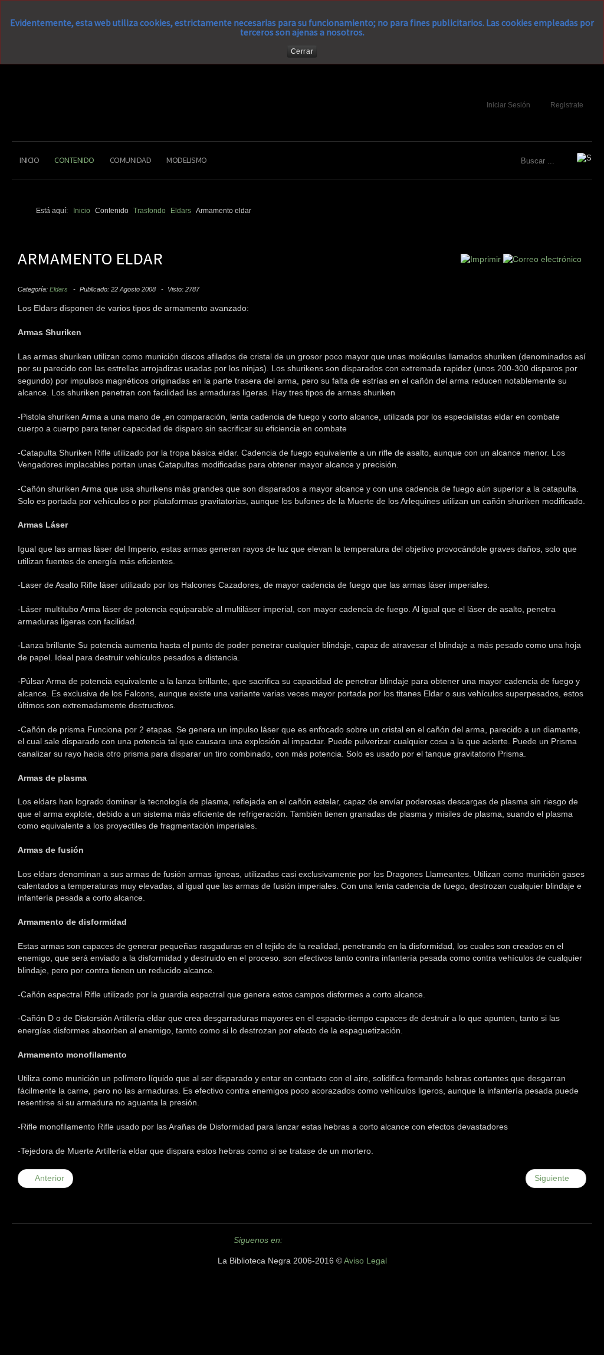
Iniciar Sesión (508, 105)
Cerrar (302, 51)
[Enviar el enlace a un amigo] (542, 259)
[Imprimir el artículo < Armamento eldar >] (481, 259)
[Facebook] (319, 1240)
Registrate (566, 105)
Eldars (59, 289)
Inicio (29, 160)
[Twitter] (297, 1240)
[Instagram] (361, 1240)
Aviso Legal (365, 1260)
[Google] (340, 1240)
